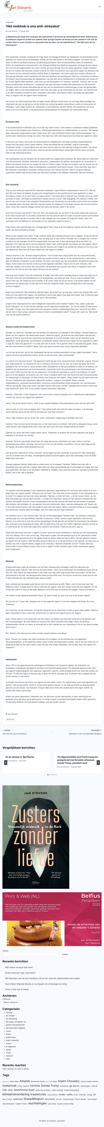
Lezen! (8, 1043)
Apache (9, 1013)
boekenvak (9, 1085)
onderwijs (82, 1095)
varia (8, 1059)
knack (8, 1034)
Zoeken (5, 951)
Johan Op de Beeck (43, 1090)
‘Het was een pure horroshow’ (14, 732)
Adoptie (25, 1081)
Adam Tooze (5, 1081)
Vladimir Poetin (21, 1104)
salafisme (18, 1099)
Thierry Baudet (80, 1099)
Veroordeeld (92, 1099)
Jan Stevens (13, 31)
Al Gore (47, 1081)
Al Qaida (53, 1081)
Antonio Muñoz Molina (89, 1081)
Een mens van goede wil (16, 1022)
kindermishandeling (71, 1090)
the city (59, 1099)
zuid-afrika (52, 1104)
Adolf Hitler (14, 1081)
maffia (69, 1094)
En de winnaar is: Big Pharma (20, 757)
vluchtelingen (37, 1103)
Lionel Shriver (52, 1095)
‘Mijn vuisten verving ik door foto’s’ (19, 967)
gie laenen (74, 1086)
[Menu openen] (100, 6)
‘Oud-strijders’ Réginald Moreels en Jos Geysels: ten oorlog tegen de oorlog (36, 984)
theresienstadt (68, 1099)
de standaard (11, 1019)
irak (4, 1089)
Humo (8, 1031)
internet (94, 1086)
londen (62, 1094)
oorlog (89, 1095)
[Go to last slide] (5, 762)
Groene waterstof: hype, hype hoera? (20, 973)
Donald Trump (50, 1085)
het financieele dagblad (15, 1028)
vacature (9, 1056)
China (20, 1086)
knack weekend (12, 1040)
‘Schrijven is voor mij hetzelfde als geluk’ (85, 732)
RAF (94, 1095)
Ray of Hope (7, 1099)
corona (35, 1085)
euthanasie (64, 1086)
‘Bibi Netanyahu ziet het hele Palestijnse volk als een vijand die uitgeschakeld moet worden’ (42, 978)
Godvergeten (85, 1086)
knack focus (11, 1037)
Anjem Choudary (69, 1081)
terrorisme (50, 1099)
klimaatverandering (15, 1094)
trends (8, 1050)
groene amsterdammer (15, 1025)
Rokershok (10, 719)
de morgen (10, 22)
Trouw (8, 1053)
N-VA (76, 1095)
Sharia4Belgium (34, 1099)
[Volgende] (98, 762)
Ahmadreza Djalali (38, 1081)
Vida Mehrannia (8, 1104)
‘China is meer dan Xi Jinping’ (17, 989)
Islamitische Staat (24, 1089)
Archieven (6, 999)
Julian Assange (57, 1090)
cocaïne (26, 1086)
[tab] (47, 774)
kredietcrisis (38, 1094)
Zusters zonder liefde (65, 1104)
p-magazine (11, 1047)
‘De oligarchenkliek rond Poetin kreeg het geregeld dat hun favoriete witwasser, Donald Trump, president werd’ (77, 760)
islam (10, 1090)
